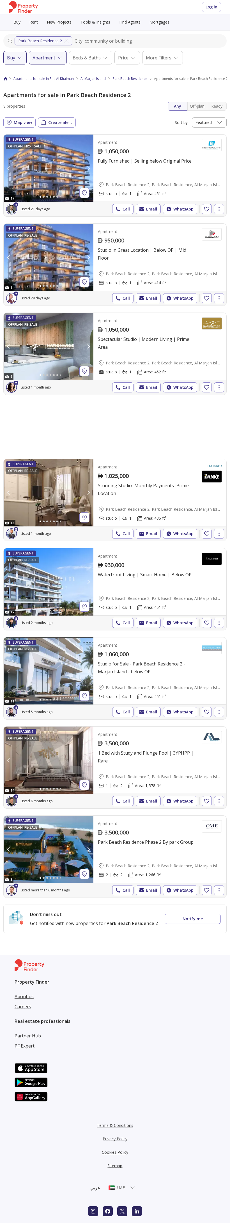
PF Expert (24, 1046)
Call (126, 209)
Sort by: (181, 122)
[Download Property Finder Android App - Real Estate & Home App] (31, 1082)
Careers (23, 1007)
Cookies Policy (115, 1152)
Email (151, 209)
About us (24, 996)
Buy (16, 22)
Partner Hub (28, 1036)
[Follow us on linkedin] (137, 1211)
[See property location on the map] (84, 193)
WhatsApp (183, 209)
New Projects (59, 22)
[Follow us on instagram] (93, 1211)
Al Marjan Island (93, 78)
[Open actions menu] (219, 209)
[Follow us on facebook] (108, 1211)
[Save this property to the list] (207, 209)
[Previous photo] (9, 168)
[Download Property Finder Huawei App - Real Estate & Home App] (31, 1097)
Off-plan (197, 106)
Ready (216, 106)
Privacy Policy (115, 1138)
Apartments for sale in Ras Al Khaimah (43, 78)
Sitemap (114, 1165)
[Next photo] (88, 168)
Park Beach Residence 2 (40, 40)
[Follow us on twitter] (122, 1211)
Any (177, 106)
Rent (33, 22)
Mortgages (159, 22)
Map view (23, 122)
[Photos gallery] (48, 168)
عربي (95, 1188)
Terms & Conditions (115, 1125)
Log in (211, 7)
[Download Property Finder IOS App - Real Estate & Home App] (31, 1068)
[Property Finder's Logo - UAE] (23, 7)
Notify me (193, 918)
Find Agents (130, 22)
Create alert (60, 122)
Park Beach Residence (129, 78)
